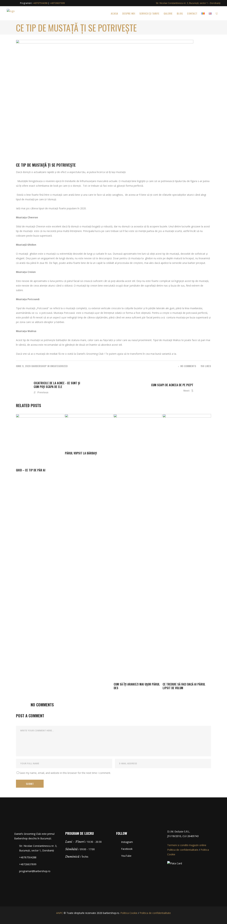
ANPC (59, 913)
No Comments (188, 366)
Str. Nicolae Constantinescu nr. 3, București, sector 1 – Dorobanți (188, 3)
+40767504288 (40, 3)
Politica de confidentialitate (182, 849)
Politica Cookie (128, 913)
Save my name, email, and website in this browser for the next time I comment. (65, 773)
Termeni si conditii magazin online (186, 845)
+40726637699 (57, 3)
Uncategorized (59, 366)
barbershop (39, 366)
